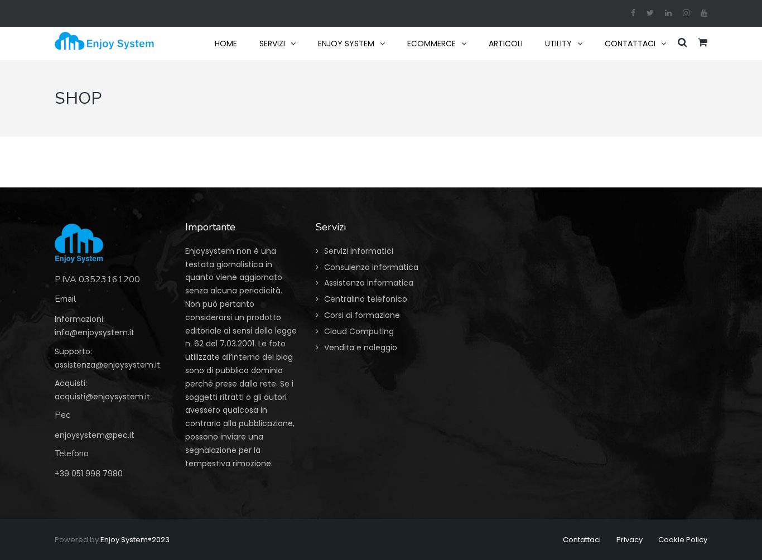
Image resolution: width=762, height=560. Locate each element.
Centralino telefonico (365, 299)
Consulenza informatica (371, 267)
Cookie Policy (682, 539)
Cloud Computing (359, 331)
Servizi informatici (358, 251)
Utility (558, 43)
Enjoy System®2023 (135, 539)
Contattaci (630, 43)
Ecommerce (431, 43)
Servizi (272, 43)
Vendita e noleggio (360, 347)
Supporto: (73, 351)
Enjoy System (346, 43)
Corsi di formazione (362, 315)
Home (226, 43)
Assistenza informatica (368, 282)
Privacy (629, 539)
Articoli (506, 43)
